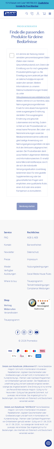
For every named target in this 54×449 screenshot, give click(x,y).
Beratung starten (27, 206)
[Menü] (49, 300)
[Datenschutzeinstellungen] (48, 443)
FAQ (6, 238)
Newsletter (9, 252)
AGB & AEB (32, 238)
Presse (7, 259)
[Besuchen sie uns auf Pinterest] (30, 332)
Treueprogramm (12, 320)
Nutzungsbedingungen (37, 267)
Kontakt (7, 245)
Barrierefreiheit (34, 245)
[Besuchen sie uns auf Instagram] (24, 332)
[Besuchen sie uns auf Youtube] (36, 332)
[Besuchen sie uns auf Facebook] (17, 332)
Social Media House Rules (39, 274)
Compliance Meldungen (38, 288)
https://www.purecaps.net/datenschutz (33, 97)
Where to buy (10, 281)
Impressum (32, 259)
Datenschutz (33, 252)
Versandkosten (11, 313)
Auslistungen (10, 274)
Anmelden (38, 13)
